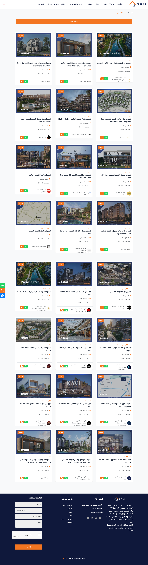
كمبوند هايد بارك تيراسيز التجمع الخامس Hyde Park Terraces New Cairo (75, 64)
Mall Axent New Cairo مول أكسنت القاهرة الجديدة (115, 461)
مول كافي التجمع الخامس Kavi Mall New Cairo (75, 405)
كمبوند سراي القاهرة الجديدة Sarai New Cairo (75, 232)
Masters (65, 558)
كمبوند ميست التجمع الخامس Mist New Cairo (116, 176)
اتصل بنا (41, 4)
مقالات (63, 4)
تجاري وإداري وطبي (75, 4)
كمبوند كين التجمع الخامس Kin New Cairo (74, 119)
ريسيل (49, 4)
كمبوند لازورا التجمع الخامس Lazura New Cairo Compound (115, 405)
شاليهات (88, 4)
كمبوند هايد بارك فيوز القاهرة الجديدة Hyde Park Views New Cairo (34, 64)
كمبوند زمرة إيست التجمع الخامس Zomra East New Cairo (75, 176)
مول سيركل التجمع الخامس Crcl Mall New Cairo (75, 293)
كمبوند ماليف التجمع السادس (39, 231)
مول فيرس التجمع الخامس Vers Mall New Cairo (75, 349)
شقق (97, 4)
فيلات (105, 4)
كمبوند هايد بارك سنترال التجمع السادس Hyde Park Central (115, 232)
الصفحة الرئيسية (67, 505)
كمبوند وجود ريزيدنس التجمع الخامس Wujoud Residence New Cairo (76, 461)
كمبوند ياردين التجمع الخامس (39, 175)
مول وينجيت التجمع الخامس (120, 292)
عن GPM (112, 4)
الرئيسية (119, 4)
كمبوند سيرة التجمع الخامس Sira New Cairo (36, 349)
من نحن (70, 509)
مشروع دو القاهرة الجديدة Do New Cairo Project (115, 349)
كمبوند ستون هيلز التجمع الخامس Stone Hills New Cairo (35, 120)
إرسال (29, 547)
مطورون (56, 4)
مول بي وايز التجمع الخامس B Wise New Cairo (35, 405)
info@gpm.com (96, 512)
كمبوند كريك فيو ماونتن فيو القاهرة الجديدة (114, 63)
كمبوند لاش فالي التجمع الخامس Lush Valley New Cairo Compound (116, 120)
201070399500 (96, 509)
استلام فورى (74, 21)
